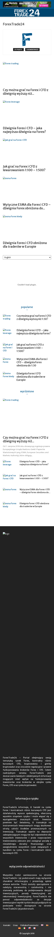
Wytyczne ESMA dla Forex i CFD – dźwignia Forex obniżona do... (27, 206)
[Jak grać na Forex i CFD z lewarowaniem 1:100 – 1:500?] (27, 151)
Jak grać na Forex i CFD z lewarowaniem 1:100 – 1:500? (24, 168)
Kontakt (6, 925)
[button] (5, 13)
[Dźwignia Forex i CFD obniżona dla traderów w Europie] (27, 227)
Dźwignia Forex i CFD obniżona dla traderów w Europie (25, 245)
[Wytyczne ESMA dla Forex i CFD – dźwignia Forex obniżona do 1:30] (27, 189)
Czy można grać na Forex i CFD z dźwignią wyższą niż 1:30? (34, 317)
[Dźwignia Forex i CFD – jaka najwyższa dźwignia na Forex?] (27, 112)
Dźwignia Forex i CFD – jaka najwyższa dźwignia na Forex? (24, 130)
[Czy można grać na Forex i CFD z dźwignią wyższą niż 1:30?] (27, 74)
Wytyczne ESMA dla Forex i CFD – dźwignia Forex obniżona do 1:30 (32, 362)
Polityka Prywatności (29, 925)
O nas (15, 925)
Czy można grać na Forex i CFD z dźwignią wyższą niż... (25, 92)
